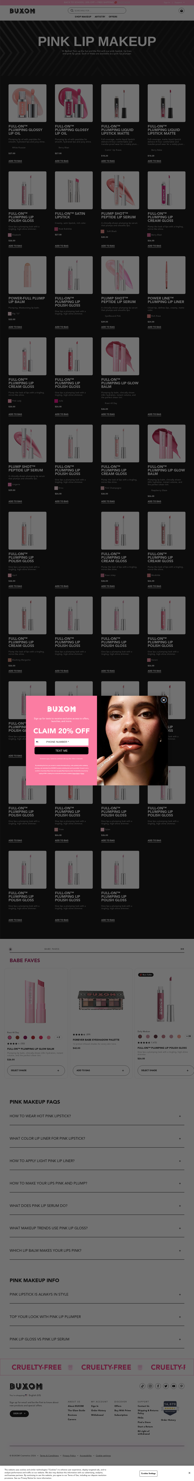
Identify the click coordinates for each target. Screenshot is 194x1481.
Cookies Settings (148, 1473)
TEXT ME (61, 750)
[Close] (189, 1473)
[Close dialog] (163, 700)
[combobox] (40, 742)
